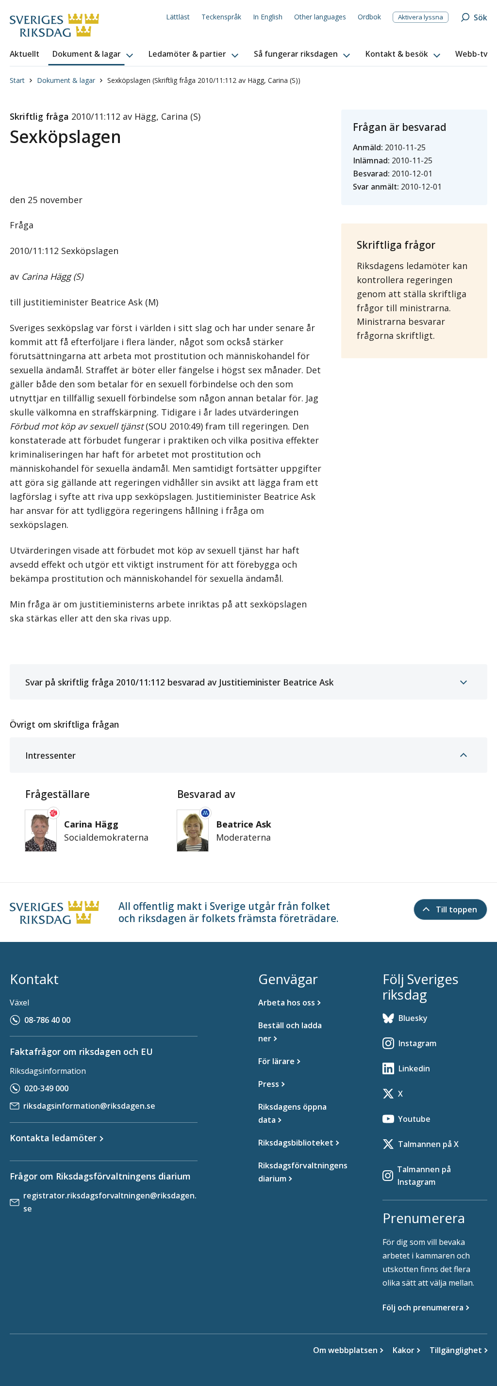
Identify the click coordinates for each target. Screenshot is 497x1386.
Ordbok (369, 16)
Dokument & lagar (66, 80)
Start (17, 80)
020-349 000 (46, 1088)
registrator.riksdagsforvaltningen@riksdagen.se (110, 1202)
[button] (93, 54)
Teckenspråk (221, 16)
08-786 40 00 (47, 1020)
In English (267, 16)
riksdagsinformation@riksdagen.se (89, 1105)
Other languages (320, 16)
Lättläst (178, 16)
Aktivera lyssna (420, 17)
